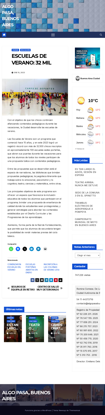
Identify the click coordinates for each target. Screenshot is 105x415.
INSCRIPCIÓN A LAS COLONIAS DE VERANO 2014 (51, 267)
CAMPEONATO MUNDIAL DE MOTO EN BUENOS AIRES (86, 222)
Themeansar (74, 410)
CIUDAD (15, 50)
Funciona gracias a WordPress (38, 410)
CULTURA (11, 321)
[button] (101, 34)
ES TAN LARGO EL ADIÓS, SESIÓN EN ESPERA (85, 172)
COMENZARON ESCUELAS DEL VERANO (14, 267)
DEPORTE (55, 321)
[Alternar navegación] (53, 35)
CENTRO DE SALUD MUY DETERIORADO (48, 288)
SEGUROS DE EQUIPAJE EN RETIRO (23, 288)
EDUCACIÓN (25, 50)
